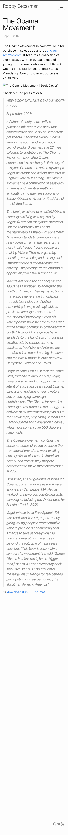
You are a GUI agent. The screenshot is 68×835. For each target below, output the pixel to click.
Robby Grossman (21, 6)
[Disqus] (34, 652)
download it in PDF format (26, 592)
